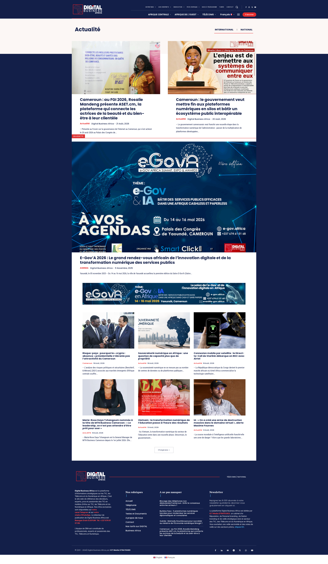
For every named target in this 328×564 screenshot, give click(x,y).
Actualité (85, 123)
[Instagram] (249, 7)
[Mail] (227, 550)
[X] (252, 7)
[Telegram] (233, 550)
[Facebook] (246, 7)
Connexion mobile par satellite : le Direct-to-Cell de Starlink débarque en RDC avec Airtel (219, 356)
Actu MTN (87, 433)
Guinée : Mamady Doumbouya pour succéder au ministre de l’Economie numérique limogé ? (181, 522)
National (247, 29)
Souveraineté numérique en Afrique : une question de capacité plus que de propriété (163, 356)
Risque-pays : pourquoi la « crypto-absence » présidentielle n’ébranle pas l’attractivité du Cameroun (106, 356)
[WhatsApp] (246, 550)
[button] (237, 7)
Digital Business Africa (102, 123)
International (224, 29)
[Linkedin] (221, 550)
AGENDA (84, 268)
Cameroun (87, 363)
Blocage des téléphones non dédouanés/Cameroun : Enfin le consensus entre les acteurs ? (180, 503)
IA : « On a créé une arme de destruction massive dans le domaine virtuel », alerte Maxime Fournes (219, 422)
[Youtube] (255, 7)
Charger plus (163, 450)
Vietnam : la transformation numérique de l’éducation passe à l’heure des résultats (164, 421)
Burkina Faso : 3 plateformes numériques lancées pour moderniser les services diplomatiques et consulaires (179, 513)
